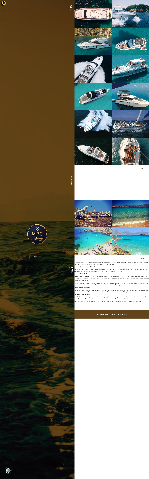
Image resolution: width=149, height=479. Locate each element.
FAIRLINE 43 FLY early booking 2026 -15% (92, 50)
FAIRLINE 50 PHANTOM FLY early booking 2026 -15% (128, 104)
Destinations (81, 197)
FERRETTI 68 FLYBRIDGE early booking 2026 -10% (93, 22)
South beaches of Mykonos (87, 250)
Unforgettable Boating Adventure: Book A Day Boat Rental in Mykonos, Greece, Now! (129, 194)
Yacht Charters (81, 25)
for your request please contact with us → (112, 314)
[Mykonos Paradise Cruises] (3, 3)
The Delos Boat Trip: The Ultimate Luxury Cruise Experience (91, 194)
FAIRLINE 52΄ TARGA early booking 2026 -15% (93, 133)
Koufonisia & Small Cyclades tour (126, 250)
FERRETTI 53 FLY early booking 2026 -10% (129, 23)
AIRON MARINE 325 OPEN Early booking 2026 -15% (93, 159)
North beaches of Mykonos (124, 222)
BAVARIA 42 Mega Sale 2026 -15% (126, 133)
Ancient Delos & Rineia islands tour (89, 222)
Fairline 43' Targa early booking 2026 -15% (129, 78)
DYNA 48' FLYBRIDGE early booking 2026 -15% (128, 49)
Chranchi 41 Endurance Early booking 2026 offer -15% (92, 104)
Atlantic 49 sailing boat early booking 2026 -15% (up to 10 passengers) (129, 159)
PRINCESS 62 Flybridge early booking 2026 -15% (92, 77)
